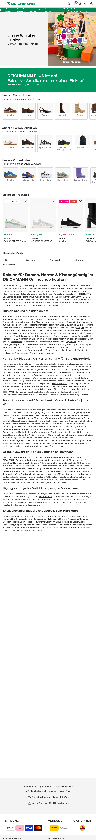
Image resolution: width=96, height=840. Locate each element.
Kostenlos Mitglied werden (23, 84)
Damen (11, 44)
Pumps (79, 328)
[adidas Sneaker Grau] (43, 220)
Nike (79, 457)
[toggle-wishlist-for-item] (25, 200)
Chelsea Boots (74, 331)
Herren (23, 44)
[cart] (91, 4)
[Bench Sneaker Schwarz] (70, 220)
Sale (36, 519)
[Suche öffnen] (69, 4)
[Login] (80, 4)
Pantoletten (16, 342)
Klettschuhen (41, 427)
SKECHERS (40, 457)
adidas (6, 260)
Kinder (34, 44)
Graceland (55, 260)
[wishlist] (86, 4)
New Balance (9, 265)
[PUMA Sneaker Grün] (15, 220)
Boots (56, 336)
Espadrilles (71, 342)
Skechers (30, 260)
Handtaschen (45, 497)
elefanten (78, 260)
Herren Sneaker (59, 384)
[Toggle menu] (4, 3)
